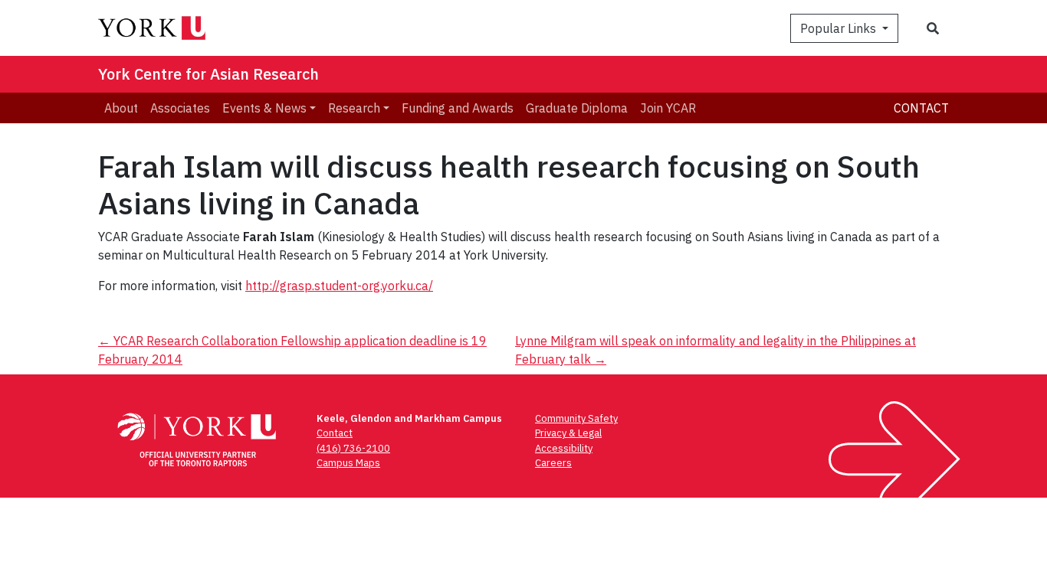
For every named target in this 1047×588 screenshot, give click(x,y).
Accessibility (563, 448)
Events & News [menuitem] (264, 108)
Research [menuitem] (354, 108)
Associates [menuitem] (180, 108)
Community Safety (576, 418)
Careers (553, 462)
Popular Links (839, 28)
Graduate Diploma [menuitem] (577, 108)
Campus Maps (348, 462)
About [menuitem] (121, 108)
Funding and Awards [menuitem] (458, 108)
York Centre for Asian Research (208, 74)
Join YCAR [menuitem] (668, 108)
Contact (921, 108)
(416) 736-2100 (353, 448)
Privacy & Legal (568, 432)
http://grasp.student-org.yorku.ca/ (339, 285)
